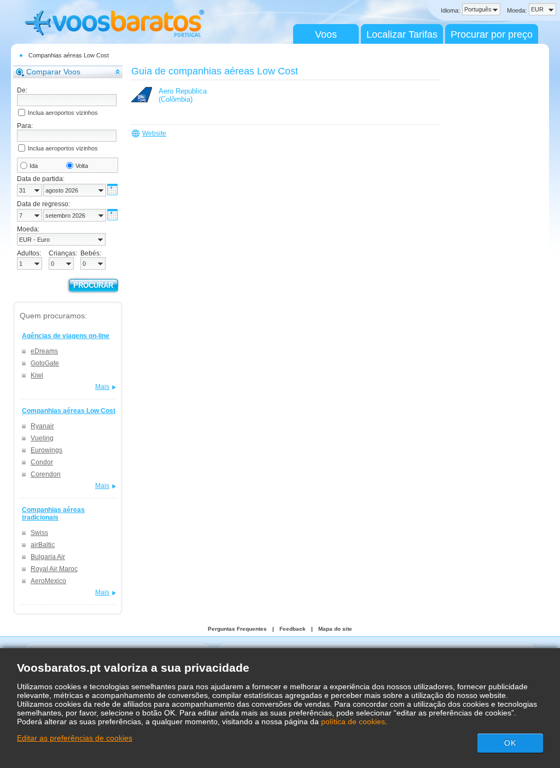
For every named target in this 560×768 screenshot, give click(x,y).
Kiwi (37, 375)
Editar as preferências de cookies (74, 738)
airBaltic (43, 545)
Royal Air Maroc (54, 569)
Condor (42, 462)
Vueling (42, 438)
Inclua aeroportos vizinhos (63, 112)
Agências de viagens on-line (65, 336)
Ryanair (42, 426)
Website (154, 133)
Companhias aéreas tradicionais (53, 513)
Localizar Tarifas (402, 34)
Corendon (46, 474)
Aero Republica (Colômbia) (183, 95)
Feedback (292, 629)
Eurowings (46, 450)
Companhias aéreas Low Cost (68, 55)
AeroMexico (48, 581)
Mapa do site (335, 629)
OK (510, 742)
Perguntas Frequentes (237, 629)
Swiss (39, 533)
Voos (326, 34)
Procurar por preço (492, 34)
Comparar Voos (53, 71)
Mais (102, 387)
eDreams (44, 351)
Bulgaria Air (48, 557)
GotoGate (45, 363)
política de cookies (353, 721)
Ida (34, 165)
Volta (81, 165)
